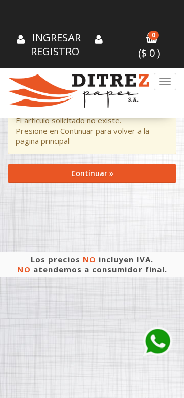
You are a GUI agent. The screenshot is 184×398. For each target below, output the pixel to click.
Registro (55, 51)
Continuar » (92, 173)
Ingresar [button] (56, 37)
